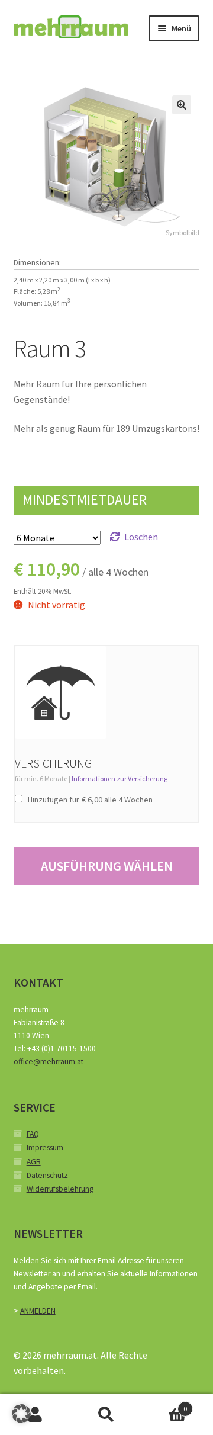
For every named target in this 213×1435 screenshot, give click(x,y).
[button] (181, 104)
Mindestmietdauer (84, 499)
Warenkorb (164, 1404)
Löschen (141, 536)
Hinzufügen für (89, 799)
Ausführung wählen (107, 866)
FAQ (33, 1134)
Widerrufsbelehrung (60, 1189)
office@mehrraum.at (48, 1062)
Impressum (45, 1147)
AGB (34, 1162)
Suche (106, 1415)
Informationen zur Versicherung (119, 778)
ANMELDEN (38, 1311)
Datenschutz (47, 1175)
